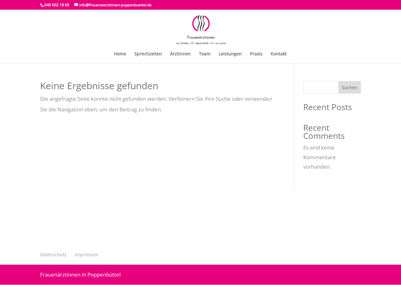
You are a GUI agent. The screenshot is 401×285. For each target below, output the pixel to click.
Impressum (86, 254)
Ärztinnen (180, 54)
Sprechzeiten (148, 54)
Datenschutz (53, 254)
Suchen (349, 87)
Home (120, 54)
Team (205, 54)
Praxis (256, 54)
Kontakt (279, 54)
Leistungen (230, 54)
